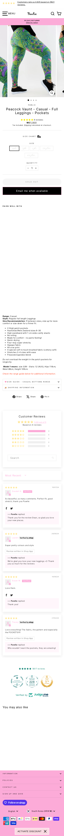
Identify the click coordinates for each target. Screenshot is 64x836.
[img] (11, 487)
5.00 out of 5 (40, 422)
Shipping (27, 125)
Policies (8, 780)
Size (32, 143)
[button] (27, 120)
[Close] (45, 831)
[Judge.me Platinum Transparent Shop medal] (17, 681)
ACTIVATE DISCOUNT (30, 831)
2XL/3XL (47, 148)
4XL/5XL (31, 155)
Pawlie (32, 105)
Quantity (32, 163)
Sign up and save (13, 794)
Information (10, 773)
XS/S (14, 148)
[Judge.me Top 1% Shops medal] (47, 681)
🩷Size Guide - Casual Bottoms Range (27, 382)
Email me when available (32, 190)
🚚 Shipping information (19, 387)
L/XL (34, 148)
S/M (24, 148)
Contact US (10, 787)
